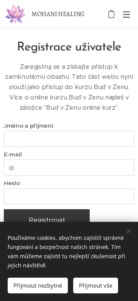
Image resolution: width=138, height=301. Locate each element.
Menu (126, 14)
